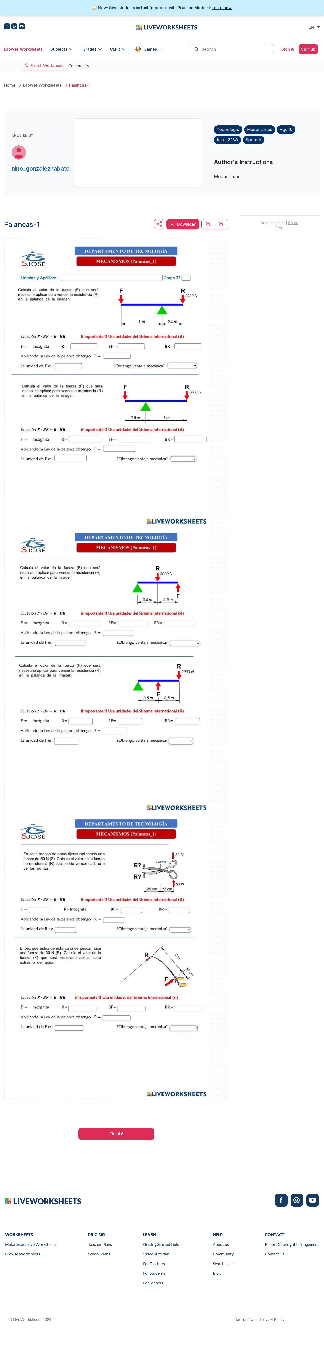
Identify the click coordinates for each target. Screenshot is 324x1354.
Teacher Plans (100, 1244)
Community (223, 1253)
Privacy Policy (272, 1319)
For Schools (153, 1282)
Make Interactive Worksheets (31, 1244)
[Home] (166, 26)
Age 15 (286, 129)
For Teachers (154, 1263)
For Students (154, 1273)
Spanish (253, 140)
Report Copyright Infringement (292, 1244)
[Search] (197, 49)
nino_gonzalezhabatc (41, 168)
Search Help (223, 1263)
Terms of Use (246, 1319)
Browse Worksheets (23, 49)
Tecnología (228, 129)
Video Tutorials (156, 1253)
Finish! (116, 1133)
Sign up (308, 49)
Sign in (287, 49)
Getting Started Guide (162, 1244)
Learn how (222, 7)
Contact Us (275, 1253)
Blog (217, 1273)
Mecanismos (259, 129)
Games (150, 49)
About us (221, 1244)
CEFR (115, 49)
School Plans (99, 1253)
